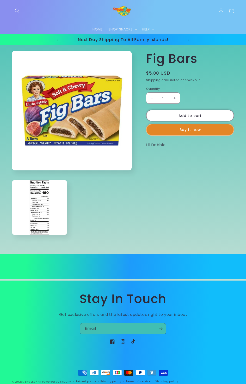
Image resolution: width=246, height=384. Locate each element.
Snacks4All (33, 382)
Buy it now (190, 129)
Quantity (153, 88)
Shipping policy (166, 381)
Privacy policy (110, 381)
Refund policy (86, 381)
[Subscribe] (160, 328)
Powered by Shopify (56, 382)
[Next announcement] (188, 39)
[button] (17, 11)
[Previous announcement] (57, 39)
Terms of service (138, 381)
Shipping (153, 80)
